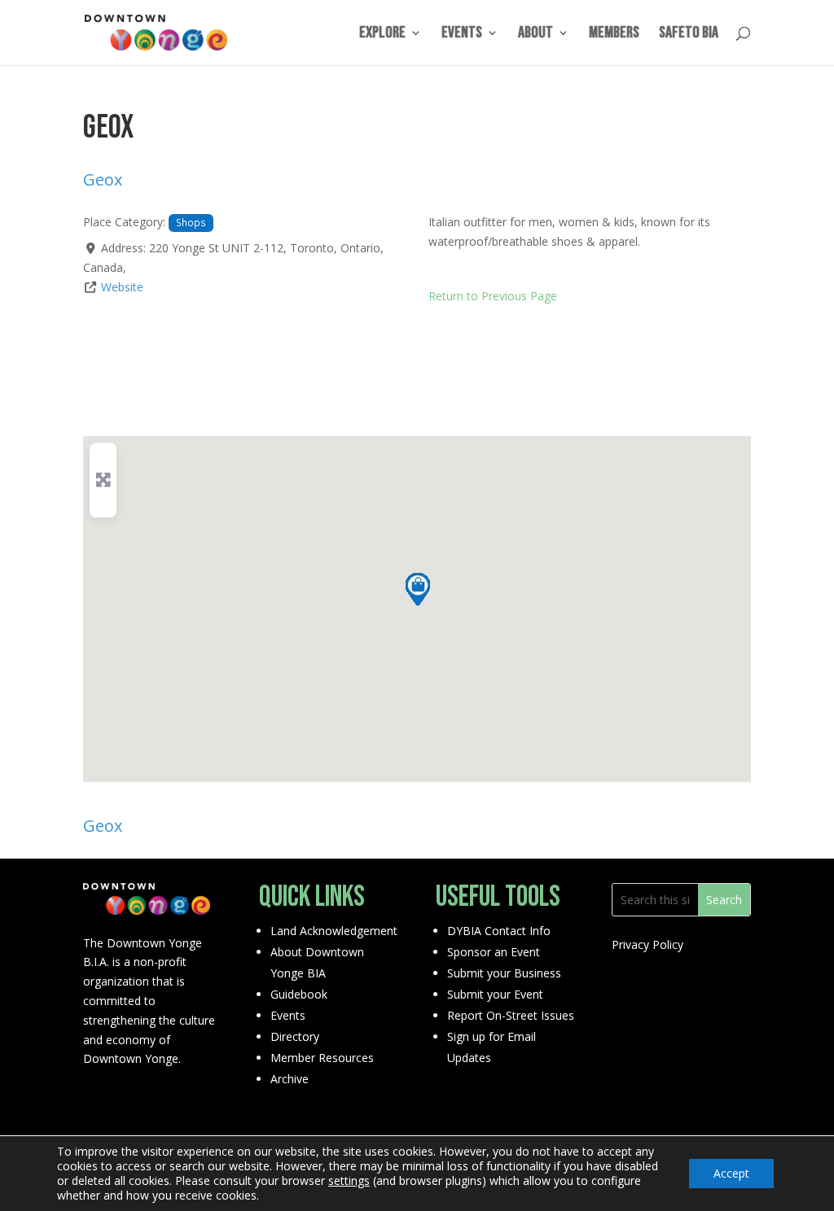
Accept (731, 1173)
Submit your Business (504, 973)
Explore (382, 34)
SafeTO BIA (688, 34)
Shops (191, 222)
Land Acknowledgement (333, 930)
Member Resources (322, 1057)
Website (122, 287)
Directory (294, 1036)
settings (349, 1181)
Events (461, 34)
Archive (289, 1078)
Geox (102, 179)
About (535, 34)
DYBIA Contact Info (499, 930)
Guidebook (298, 994)
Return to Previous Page (492, 296)
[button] (417, 588)
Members (614, 34)
